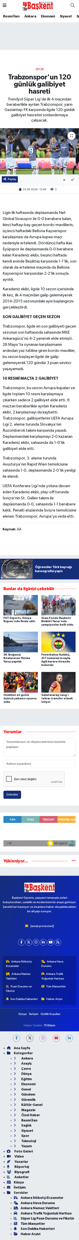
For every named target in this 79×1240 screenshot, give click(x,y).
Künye (23, 1014)
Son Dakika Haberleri (24, 999)
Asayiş (26, 1063)
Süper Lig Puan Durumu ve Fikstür (47, 1218)
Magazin (28, 1110)
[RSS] (57, 942)
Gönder (12, 794)
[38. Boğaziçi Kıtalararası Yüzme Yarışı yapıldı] (20, 642)
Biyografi (21, 1172)
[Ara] (72, 5)
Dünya (26, 1074)
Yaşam (26, 1146)
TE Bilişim (49, 1025)
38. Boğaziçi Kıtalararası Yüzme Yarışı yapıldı (16, 658)
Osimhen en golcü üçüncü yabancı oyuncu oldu (20, 698)
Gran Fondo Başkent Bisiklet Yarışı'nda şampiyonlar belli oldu (57, 621)
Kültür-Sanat (32, 1104)
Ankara (30, 16)
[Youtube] (50, 942)
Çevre (26, 1068)
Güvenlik (28, 1099)
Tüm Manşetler (56, 986)
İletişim (33, 1014)
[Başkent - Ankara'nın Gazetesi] (37, 5)
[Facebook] (21, 942)
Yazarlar (21, 1161)
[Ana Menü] (4, 5)
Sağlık (26, 1125)
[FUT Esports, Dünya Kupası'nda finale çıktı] (20, 605)
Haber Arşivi (54, 999)
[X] (28, 942)
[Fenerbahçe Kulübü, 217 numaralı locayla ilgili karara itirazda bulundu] (58, 642)
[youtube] (56, 1038)
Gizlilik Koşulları (50, 1014)
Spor (39, 69)
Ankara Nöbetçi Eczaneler (19, 964)
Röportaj (21, 1166)
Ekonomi (48, 16)
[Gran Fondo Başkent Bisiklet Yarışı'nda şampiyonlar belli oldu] (58, 605)
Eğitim (26, 1079)
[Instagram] (36, 942)
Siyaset (66, 16)
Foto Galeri (23, 1151)
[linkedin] (69, 1038)
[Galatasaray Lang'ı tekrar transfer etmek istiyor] (58, 682)
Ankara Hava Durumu (52, 964)
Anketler (21, 1177)
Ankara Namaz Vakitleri (18, 976)
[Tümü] (74, 861)
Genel (26, 1089)
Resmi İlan (11, 16)
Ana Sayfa (22, 1048)
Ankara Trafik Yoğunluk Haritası (52, 976)
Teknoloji (28, 1141)
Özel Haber (30, 1115)
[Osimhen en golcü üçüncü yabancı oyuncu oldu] (20, 682)
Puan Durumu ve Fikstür (19, 988)
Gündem (28, 1094)
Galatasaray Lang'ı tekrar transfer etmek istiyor (57, 698)
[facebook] (16, 1038)
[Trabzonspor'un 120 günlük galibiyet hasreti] (39, 151)
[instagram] (42, 1038)
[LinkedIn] (43, 942)
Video (19, 1156)
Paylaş (12, 179)
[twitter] (29, 1038)
